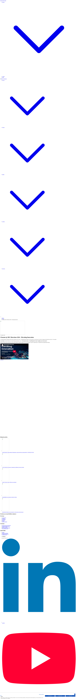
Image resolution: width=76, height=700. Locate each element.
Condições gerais (4, 534)
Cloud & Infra (4, 517)
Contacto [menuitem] (3, 76)
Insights (3, 532)
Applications (4, 519)
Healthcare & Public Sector (6, 526)
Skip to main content (3, 0)
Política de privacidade (41, 694)
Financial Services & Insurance (6, 525)
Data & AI (3, 520)
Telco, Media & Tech (5, 528)
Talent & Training (4, 521)
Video (3, 318)
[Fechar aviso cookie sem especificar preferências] (74, 694)
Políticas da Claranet (5, 533)
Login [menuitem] (3, 77)
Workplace (3, 518)
